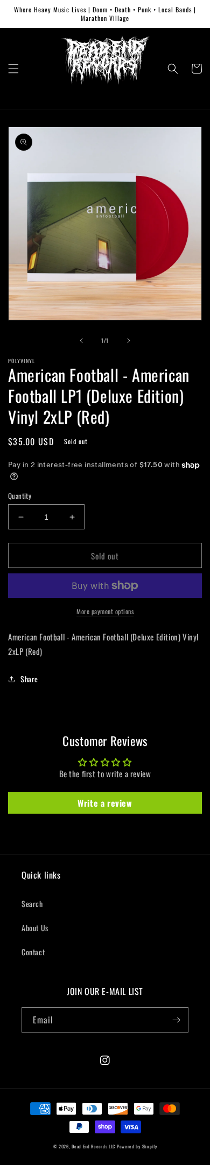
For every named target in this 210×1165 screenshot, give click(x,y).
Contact (33, 951)
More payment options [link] (105, 611)
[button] (13, 68)
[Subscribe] (176, 1020)
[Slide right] (129, 340)
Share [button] (29, 678)
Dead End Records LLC (93, 1146)
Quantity (19, 496)
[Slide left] (81, 340)
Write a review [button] (105, 803)
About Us (35, 927)
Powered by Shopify (137, 1146)
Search (32, 903)
